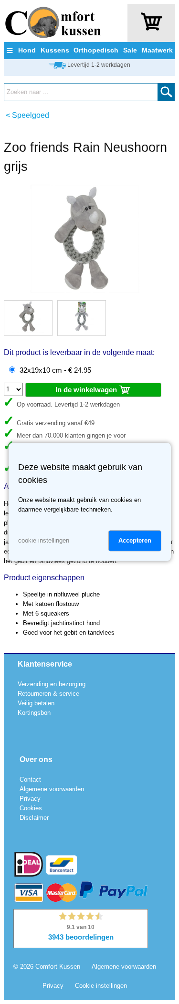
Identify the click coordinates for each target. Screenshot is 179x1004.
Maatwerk (157, 50)
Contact (30, 779)
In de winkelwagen (87, 390)
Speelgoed (30, 115)
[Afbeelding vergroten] (85, 290)
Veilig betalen (36, 703)
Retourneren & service (48, 693)
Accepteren (134, 540)
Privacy (30, 798)
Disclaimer (34, 817)
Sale (130, 50)
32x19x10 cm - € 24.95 (55, 370)
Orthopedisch (96, 50)
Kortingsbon (34, 712)
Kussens (55, 50)
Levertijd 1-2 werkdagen (98, 65)
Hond (27, 50)
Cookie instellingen (101, 985)
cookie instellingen (43, 540)
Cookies (31, 808)
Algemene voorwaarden (52, 789)
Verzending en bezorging (51, 684)
